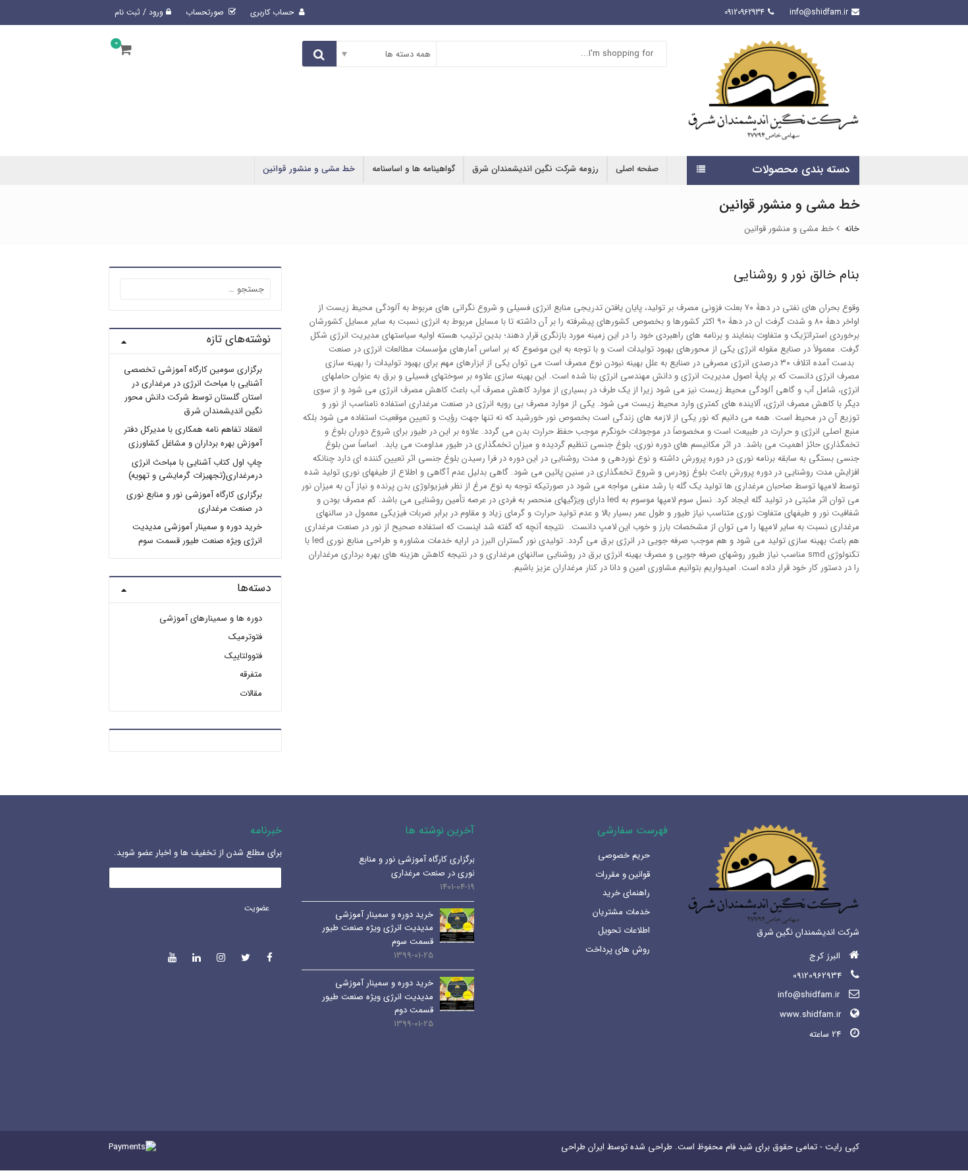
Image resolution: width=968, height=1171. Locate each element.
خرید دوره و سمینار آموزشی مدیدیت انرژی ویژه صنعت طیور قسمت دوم (377, 997)
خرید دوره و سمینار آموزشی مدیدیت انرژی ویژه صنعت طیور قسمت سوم (197, 534)
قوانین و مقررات (622, 874)
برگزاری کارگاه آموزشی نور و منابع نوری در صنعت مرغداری (194, 501)
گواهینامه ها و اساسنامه (413, 169)
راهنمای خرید (626, 893)
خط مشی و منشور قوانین (309, 169)
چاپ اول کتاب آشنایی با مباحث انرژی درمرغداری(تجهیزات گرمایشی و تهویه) (195, 469)
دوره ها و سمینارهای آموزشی (210, 618)
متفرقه (251, 674)
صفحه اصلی (637, 169)
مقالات (251, 693)
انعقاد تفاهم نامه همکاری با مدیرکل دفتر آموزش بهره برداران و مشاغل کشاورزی (193, 436)
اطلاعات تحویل (624, 930)
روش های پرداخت (617, 949)
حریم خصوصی (624, 855)
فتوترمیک (245, 637)
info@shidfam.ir (809, 995)
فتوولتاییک (243, 656)
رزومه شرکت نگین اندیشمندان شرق (535, 169)
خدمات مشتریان (621, 912)
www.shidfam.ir (810, 1015)
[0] (125, 50)
